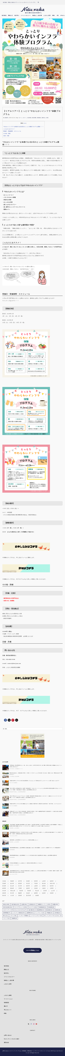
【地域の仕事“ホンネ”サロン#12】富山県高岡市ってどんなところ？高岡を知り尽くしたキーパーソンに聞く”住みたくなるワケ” (34, 780)
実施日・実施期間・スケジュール (12, 131)
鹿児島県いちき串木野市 (14, 828)
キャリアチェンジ (20, 907)
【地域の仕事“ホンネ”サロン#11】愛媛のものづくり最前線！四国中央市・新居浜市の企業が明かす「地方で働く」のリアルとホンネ (35, 803)
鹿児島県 (28, 895)
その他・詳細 (6, 133)
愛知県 (12, 888)
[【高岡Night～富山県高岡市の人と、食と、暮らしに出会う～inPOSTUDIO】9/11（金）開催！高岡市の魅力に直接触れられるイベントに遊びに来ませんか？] (5, 767)
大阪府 (44, 888)
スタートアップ (8, 910)
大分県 (12, 895)
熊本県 (4, 895)
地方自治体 (7, 907)
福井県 (28, 885)
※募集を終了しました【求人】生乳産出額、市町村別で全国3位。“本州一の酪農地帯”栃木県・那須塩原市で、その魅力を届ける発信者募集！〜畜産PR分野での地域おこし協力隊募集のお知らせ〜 (36, 812)
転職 (55, 904)
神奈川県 (52, 883)
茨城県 (4, 883)
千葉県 (36, 883)
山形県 (44, 881)
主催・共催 (6, 135)
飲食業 (51, 907)
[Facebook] (31, 1024)
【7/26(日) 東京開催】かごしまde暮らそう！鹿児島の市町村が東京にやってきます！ (26, 863)
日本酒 (58, 912)
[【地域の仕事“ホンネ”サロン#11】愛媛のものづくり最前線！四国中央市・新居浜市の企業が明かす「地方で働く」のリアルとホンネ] (5, 806)
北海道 (4, 881)
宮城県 (28, 881)
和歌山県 (12, 890)
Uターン (25, 117)
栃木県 (12, 883)
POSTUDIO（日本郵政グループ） (16, 768)
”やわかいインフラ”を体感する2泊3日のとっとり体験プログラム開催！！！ (23, 126)
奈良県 (4, 890)
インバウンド (40, 912)
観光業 (49, 910)
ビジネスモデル (21, 910)
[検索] (39, 2)
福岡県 (36, 893)
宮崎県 (20, 895)
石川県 (20, 885)
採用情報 (6, 912)
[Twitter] (28, 1024)
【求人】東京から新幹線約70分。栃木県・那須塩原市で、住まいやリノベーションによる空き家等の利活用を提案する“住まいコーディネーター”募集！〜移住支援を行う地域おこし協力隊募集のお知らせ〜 (36, 789)
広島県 (45, 890)
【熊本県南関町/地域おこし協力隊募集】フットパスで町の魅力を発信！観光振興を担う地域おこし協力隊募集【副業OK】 (33, 855)
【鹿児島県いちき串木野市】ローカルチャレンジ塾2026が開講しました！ (24, 839)
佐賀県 (44, 893)
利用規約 (24, 1050)
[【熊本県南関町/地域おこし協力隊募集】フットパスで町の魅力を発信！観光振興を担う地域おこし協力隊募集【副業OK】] (5, 857)
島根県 (29, 890)
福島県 (52, 881)
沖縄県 (37, 895)
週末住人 (44, 117)
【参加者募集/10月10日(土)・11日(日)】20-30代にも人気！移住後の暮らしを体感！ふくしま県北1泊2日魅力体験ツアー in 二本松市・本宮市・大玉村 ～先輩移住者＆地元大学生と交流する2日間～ (36, 833)
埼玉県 (28, 883)
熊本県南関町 (12, 849)
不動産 (50, 912)
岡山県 (37, 890)
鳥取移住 (39, 117)
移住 (47, 117)
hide (25, 123)
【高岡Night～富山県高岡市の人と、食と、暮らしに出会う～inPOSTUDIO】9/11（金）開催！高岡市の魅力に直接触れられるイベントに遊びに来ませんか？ (36, 766)
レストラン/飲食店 (19, 912)
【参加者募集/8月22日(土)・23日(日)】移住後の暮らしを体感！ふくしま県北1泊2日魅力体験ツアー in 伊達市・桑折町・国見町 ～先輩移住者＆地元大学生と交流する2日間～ (36, 871)
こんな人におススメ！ (9, 129)
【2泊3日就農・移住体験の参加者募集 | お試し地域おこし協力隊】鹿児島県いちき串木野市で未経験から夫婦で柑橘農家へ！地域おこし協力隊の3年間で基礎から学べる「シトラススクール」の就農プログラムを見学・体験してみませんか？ (36, 825)
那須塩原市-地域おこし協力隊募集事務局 (18, 791)
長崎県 (52, 893)
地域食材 (42, 907)
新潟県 (4, 885)
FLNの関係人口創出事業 (14, 776)
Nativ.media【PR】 (14, 835)
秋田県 (36, 881)
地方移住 (29, 117)
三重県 (20, 888)
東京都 (44, 883)
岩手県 (20, 881)
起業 (24, 904)
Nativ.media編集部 (13, 782)
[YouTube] (36, 1024)
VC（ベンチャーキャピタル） (53, 915)
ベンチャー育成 (24, 915)
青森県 (12, 881)
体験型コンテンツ (44, 904)
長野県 (44, 885)
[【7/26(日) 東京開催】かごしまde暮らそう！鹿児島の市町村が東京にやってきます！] (5, 865)
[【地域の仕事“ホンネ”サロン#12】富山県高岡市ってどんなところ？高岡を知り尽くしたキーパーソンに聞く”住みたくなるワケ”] (5, 783)
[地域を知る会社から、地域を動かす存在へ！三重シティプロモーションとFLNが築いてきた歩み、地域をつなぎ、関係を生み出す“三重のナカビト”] (5, 775)
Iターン (20, 117)
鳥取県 (6, 117)
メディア (13, 915)
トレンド (6, 918)
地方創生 (15, 904)
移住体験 (34, 117)
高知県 (28, 893)
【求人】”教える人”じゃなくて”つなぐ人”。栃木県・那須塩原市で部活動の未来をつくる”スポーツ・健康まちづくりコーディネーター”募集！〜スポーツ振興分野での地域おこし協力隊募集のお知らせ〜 (36, 797)
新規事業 (40, 910)
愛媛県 (20, 893)
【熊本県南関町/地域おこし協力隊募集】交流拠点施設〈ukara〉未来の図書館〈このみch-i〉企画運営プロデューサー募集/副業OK (35, 847)
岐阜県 (52, 885)
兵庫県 (52, 888)
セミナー (33, 907)
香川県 (12, 893)
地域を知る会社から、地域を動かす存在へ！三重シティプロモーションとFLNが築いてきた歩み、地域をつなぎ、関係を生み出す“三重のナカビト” (36, 773)
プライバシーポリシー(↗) (40, 1050)
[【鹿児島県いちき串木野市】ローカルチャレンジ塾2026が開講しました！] (5, 842)
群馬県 (20, 883)
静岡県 (4, 888)
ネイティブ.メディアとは (15, 1050)
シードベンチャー (36, 915)
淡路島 (14, 918)
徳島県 (4, 893)
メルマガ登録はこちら (32, 950)
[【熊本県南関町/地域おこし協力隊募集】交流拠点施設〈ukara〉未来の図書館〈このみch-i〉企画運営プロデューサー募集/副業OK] (5, 850)
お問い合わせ (5, 1050)
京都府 (36, 888)
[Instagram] (33, 1024)
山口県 (53, 890)
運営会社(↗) (30, 1050)
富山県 (12, 885)
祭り (5, 915)
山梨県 (36, 885)
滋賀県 (28, 888)
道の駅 (32, 910)
